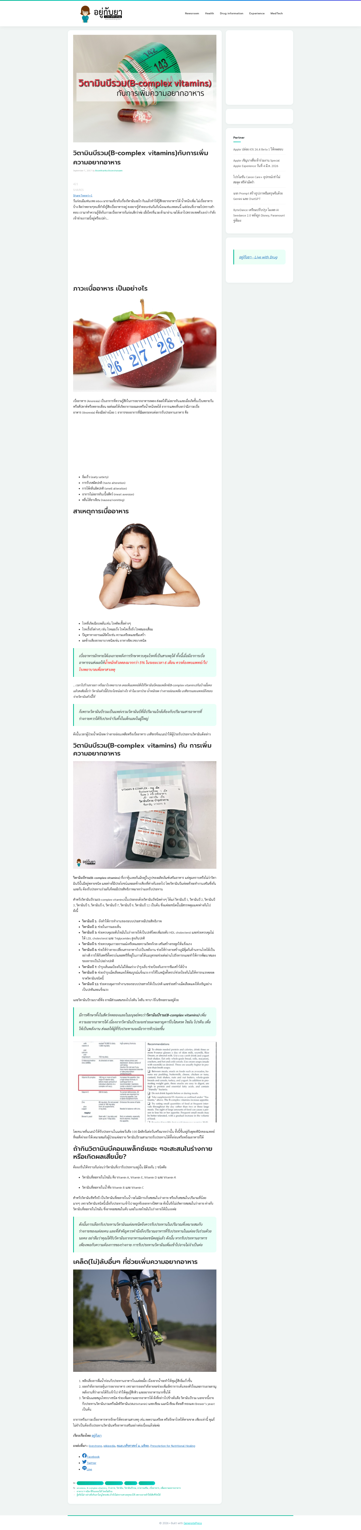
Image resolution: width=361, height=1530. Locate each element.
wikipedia (109, 1446)
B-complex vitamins (97, 1487)
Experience (257, 13)
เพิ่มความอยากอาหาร (171, 1487)
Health (209, 13)
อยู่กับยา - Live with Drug (258, 256)
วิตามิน (120, 1487)
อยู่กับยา (97, 1435)
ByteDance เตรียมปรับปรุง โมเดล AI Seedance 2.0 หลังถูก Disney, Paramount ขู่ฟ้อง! (259, 215)
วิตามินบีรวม (130, 1487)
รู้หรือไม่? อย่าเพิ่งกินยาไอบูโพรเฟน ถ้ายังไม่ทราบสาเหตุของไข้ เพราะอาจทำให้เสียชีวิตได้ (119, 1494)
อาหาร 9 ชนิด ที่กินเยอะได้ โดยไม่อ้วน (94, 1491)
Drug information (231, 13)
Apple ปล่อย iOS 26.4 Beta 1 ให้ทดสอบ (258, 149)
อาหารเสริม (142, 1487)
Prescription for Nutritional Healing (172, 1446)
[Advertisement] (144, 252)
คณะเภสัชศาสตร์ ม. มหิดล (133, 1446)
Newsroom (192, 13)
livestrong (95, 1446)
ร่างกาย (111, 1487)
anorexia (81, 1487)
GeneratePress (193, 1523)
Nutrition (147, 1483)
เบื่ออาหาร (154, 1487)
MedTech (277, 13)
